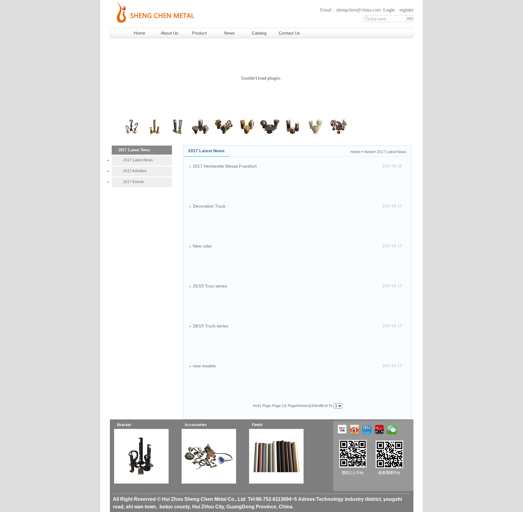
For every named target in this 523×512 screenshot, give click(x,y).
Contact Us (289, 33)
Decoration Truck (209, 206)
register (406, 9)
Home (139, 33)
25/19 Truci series (210, 286)
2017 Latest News (138, 160)
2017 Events (133, 182)
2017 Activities (135, 171)
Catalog (259, 33)
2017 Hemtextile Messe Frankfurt (225, 166)
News (229, 33)
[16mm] (141, 482)
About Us (169, 33)
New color (202, 246)
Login (389, 9)
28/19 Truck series (210, 325)
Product (199, 33)
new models (204, 365)
